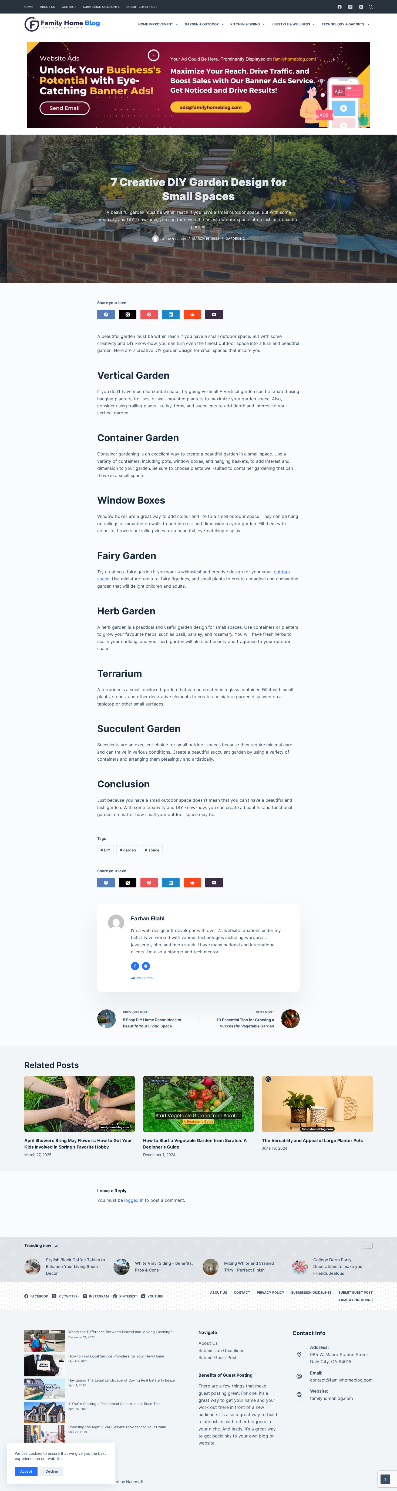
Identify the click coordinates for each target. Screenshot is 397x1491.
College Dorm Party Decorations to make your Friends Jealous (338, 1266)
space (152, 850)
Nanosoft (134, 1481)
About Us (47, 7)
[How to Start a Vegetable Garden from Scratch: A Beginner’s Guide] (198, 1104)
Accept (26, 1471)
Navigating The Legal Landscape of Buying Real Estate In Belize (121, 1380)
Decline (52, 1471)
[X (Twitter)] (350, 7)
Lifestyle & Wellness (291, 24)
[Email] (214, 314)
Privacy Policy (270, 1292)
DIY (105, 850)
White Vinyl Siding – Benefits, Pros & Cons (164, 1267)
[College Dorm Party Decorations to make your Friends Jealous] (300, 1267)
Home (28, 7)
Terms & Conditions (355, 1300)
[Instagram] (361, 7)
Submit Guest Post (141, 7)
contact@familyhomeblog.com (341, 1380)
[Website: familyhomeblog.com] (299, 1395)
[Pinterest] (149, 314)
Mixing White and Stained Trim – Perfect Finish (249, 1267)
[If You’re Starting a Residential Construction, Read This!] (44, 1412)
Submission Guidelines (101, 7)
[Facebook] (340, 7)
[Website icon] (146, 966)
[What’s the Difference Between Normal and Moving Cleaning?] (44, 1341)
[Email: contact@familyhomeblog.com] (299, 1376)
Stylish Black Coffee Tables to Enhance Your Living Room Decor (75, 1266)
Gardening (235, 239)
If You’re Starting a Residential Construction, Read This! (115, 1404)
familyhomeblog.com (331, 1398)
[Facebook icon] (135, 966)
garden (128, 850)
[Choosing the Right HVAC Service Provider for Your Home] (44, 1438)
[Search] (371, 7)
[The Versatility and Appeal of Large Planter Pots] (317, 1104)
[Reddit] (192, 314)
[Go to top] (385, 1479)
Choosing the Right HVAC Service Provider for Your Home (117, 1427)
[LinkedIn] (171, 314)
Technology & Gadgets (343, 24)
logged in (133, 1200)
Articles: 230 (142, 978)
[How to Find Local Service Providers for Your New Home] (44, 1365)
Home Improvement (155, 24)
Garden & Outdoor (202, 24)
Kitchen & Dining (245, 24)
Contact (69, 7)
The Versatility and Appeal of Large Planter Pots (312, 1140)
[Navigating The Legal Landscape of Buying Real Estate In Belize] (44, 1389)
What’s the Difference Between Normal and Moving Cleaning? (120, 1332)
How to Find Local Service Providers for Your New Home (116, 1356)
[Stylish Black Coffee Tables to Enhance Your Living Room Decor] (32, 1267)
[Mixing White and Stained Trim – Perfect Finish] (211, 1267)
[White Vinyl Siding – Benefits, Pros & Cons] (121, 1267)
